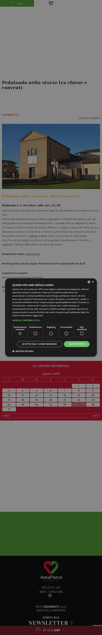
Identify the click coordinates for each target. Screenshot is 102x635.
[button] (51, 320)
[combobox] (89, 282)
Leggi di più (37, 315)
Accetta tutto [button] (76, 344)
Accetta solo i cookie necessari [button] (39, 344)
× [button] (93, 282)
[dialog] (51, 317)
